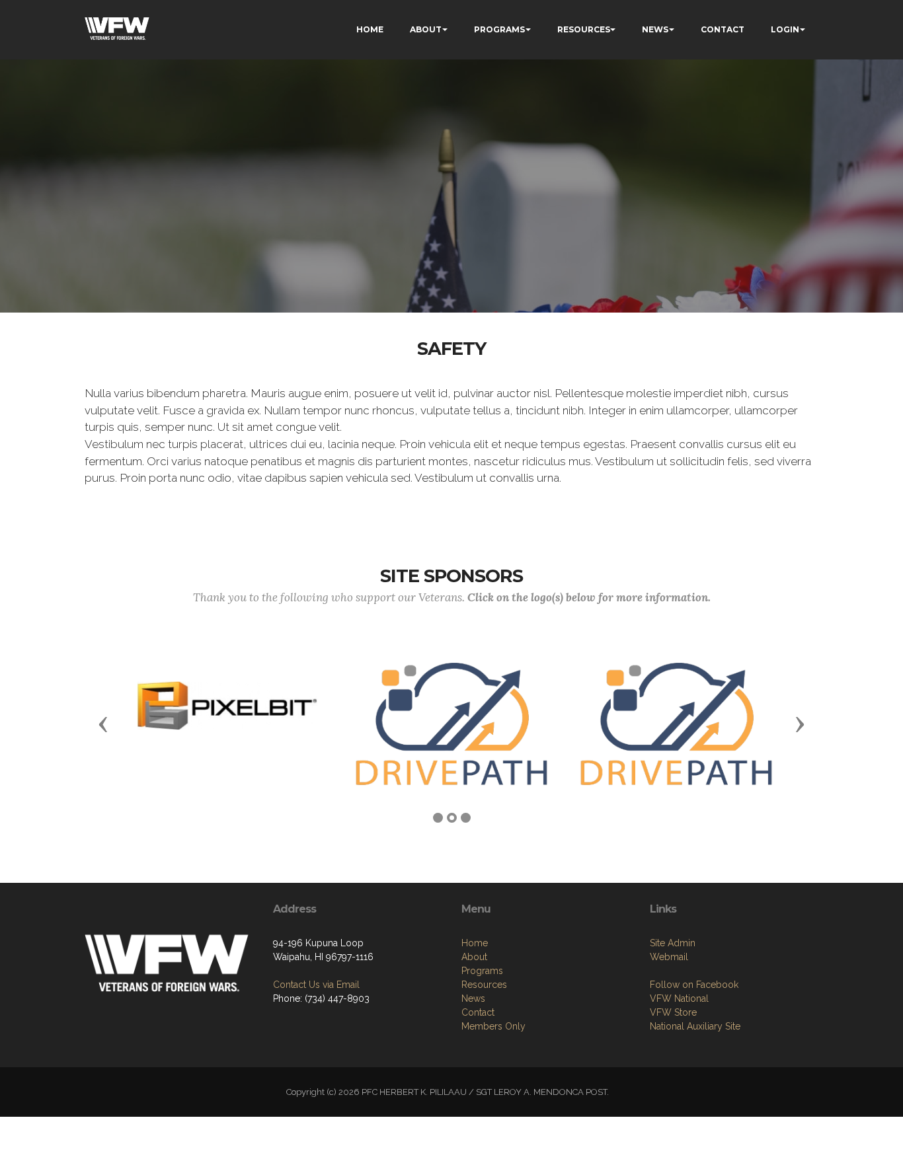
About (474, 957)
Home (474, 943)
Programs (482, 970)
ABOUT (426, 29)
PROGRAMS (499, 29)
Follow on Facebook (694, 984)
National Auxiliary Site (695, 1026)
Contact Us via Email (316, 984)
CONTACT (722, 29)
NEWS (655, 29)
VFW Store (673, 1012)
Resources (484, 984)
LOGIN (785, 29)
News (473, 998)
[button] (103, 723)
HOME (369, 29)
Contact (477, 1012)
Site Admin (672, 943)
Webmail (669, 957)
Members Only (493, 1026)
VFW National (679, 998)
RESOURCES (583, 29)
